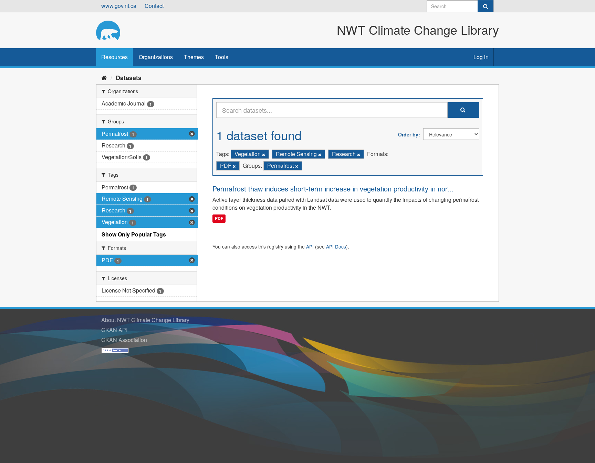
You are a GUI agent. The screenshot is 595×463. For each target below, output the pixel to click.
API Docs (336, 246)
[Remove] (263, 154)
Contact (154, 6)
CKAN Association (124, 340)
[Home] (104, 77)
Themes (194, 57)
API (310, 246)
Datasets (129, 77)
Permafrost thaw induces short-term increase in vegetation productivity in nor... (332, 189)
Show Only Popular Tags (134, 234)
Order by (408, 134)
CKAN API (114, 330)
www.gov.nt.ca (118, 6)
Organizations (156, 57)
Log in (481, 57)
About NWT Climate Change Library (145, 320)
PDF (219, 218)
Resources (114, 57)
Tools (221, 57)
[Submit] (485, 6)
